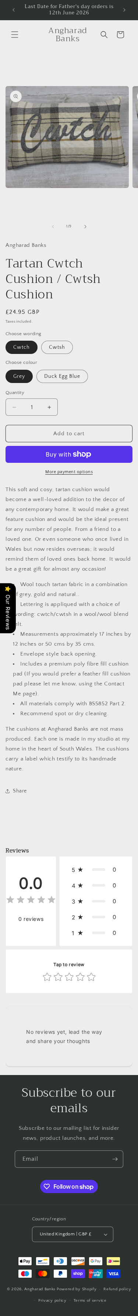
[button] (15, 34)
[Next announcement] (124, 10)
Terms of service (90, 1300)
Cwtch (21, 347)
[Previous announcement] (14, 10)
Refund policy (117, 1289)
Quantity (15, 392)
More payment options (69, 471)
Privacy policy (52, 1300)
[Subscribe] (115, 1159)
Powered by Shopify (77, 1289)
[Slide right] (85, 227)
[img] (31, 900)
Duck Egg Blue (62, 376)
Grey (19, 376)
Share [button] (20, 791)
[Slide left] (53, 227)
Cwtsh (57, 347)
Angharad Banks (40, 1289)
